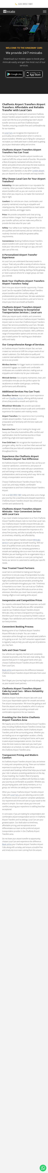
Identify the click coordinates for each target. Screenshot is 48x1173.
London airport (38, 170)
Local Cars (8, 133)
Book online (7, 670)
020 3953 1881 (25, 3)
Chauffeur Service (16, 398)
